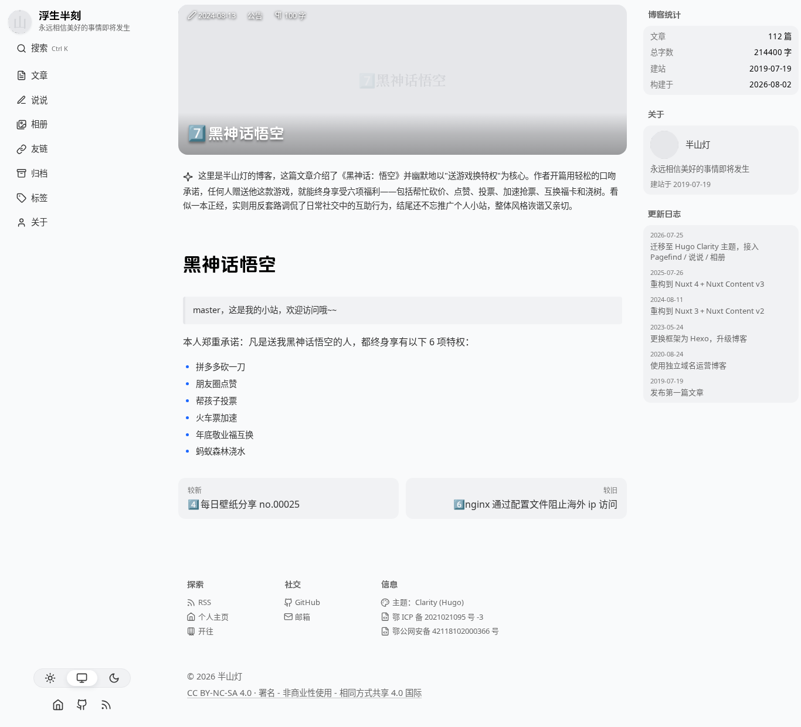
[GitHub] (82, 705)
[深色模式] (114, 678)
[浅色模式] (50, 678)
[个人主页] (58, 705)
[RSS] (106, 705)
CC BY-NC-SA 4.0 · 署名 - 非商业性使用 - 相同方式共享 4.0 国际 (304, 692)
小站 (270, 309)
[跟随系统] (82, 678)
